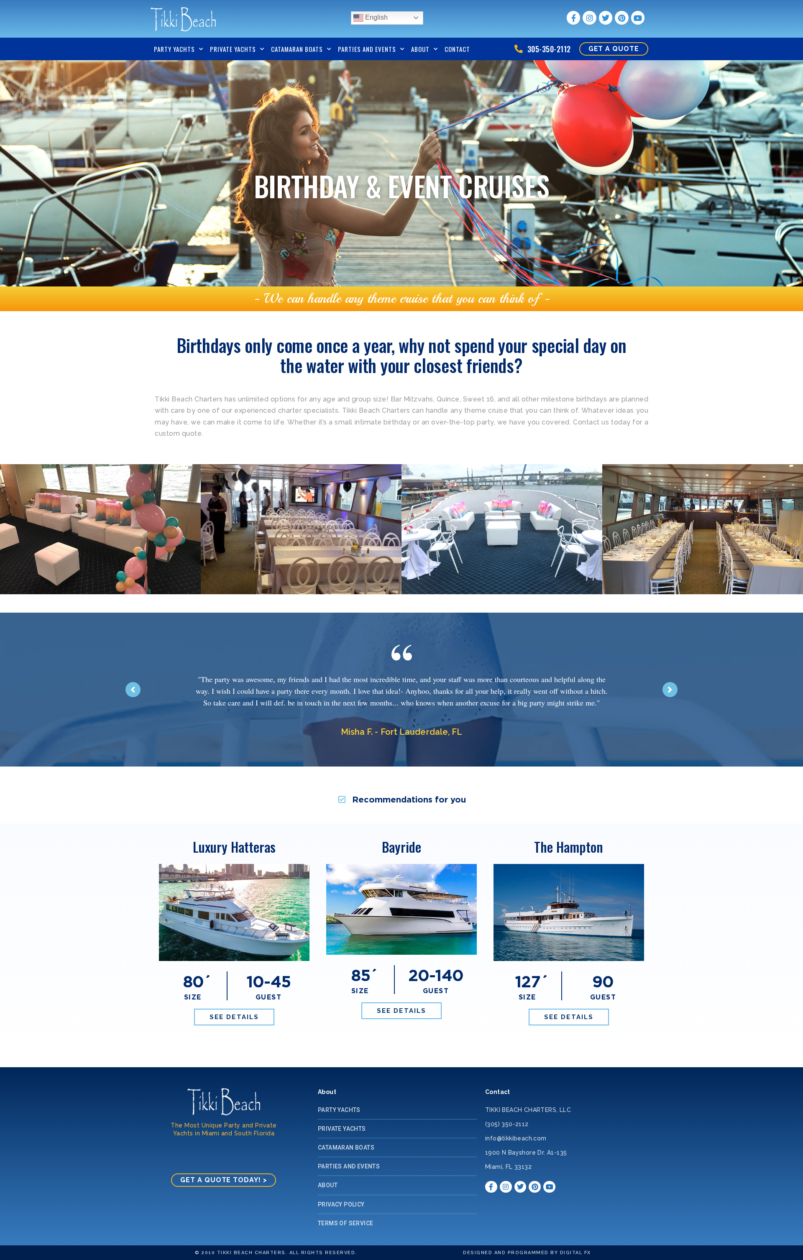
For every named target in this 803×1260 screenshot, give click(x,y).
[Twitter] (605, 17)
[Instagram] (589, 17)
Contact (457, 49)
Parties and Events (367, 49)
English (375, 17)
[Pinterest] (621, 17)
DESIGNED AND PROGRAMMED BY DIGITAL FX (527, 1252)
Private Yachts (233, 49)
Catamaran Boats (297, 49)
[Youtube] (637, 17)
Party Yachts (174, 49)
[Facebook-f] (573, 17)
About (420, 49)
